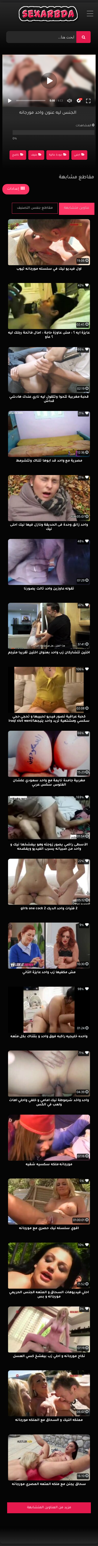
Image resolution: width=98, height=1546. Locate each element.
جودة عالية (55, 155)
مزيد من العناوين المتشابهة (49, 1508)
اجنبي (77, 155)
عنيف (34, 155)
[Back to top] (82, 1532)
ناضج (15, 155)
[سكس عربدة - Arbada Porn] (49, 15)
